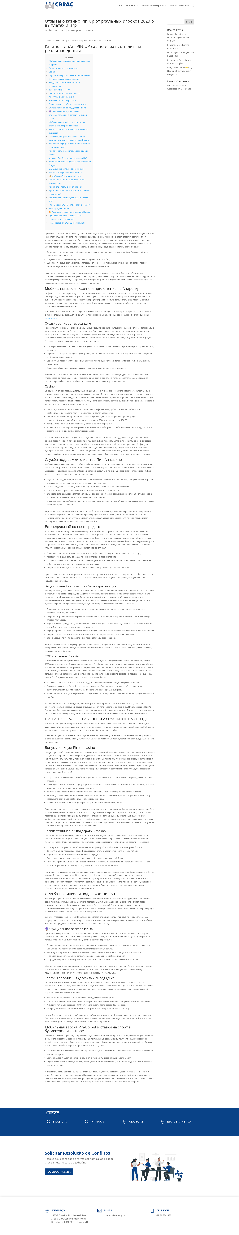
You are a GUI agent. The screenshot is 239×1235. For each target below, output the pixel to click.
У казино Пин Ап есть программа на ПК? (68, 158)
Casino (52, 71)
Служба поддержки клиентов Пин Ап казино (69, 75)
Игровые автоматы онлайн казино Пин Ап (69, 140)
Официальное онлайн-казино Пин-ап (66, 169)
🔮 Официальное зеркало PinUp (64, 111)
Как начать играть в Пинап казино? (65, 187)
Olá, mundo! (185, 88)
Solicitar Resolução (179, 6)
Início (120, 6)
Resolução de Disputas (153, 6)
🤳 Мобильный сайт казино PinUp (65, 176)
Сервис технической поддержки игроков (68, 104)
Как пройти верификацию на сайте (65, 172)
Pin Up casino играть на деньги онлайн (67, 222)
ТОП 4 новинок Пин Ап (59, 89)
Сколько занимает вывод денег (64, 68)
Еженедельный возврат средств (64, 79)
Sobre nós (131, 6)
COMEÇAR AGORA (59, 1171)
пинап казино (51, 318)
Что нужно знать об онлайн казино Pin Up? (69, 205)
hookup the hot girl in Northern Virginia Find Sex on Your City (180, 37)
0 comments (88, 30)
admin (50, 30)
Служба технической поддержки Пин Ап (67, 107)
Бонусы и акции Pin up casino (62, 100)
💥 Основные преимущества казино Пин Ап (69, 212)
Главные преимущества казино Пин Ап (67, 136)
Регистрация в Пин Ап (59, 208)
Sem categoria (74, 30)
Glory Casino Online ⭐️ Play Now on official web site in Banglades (179, 71)
